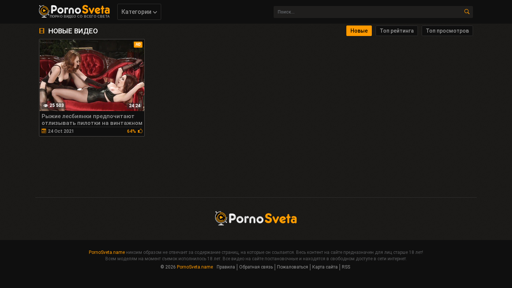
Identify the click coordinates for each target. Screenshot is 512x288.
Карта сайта (325, 267)
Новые (359, 31)
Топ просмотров (447, 31)
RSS (346, 267)
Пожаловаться (292, 267)
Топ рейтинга (397, 31)
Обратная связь (256, 267)
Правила (226, 267)
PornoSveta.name (107, 252)
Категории (137, 11)
